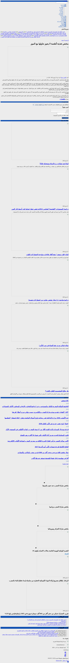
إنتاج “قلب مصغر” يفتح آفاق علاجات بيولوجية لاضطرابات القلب (17, 35)
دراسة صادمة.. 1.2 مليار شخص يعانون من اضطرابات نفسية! (48, 300)
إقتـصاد (66, 554)
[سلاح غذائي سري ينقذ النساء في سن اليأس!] (39, 341)
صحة (62, 40)
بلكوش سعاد (63, 77)
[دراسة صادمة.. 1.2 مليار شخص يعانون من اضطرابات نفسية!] (39, 295)
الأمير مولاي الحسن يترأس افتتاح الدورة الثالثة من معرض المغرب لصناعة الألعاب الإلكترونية (38, 441)
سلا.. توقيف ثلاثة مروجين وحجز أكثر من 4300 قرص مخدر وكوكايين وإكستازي (43, 452)
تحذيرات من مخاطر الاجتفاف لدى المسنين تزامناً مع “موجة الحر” (51, 624)
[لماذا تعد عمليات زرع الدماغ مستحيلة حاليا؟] (39, 159)
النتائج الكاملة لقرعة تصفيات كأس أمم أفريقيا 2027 (51, 447)
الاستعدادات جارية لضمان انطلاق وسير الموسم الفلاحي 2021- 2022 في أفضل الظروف (36, 630)
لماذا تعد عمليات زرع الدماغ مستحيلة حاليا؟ (54, 164)
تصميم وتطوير (65, 660)
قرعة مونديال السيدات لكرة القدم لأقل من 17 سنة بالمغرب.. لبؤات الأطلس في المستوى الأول (37, 429)
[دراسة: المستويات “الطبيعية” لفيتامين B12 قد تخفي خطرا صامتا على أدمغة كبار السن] (39, 204)
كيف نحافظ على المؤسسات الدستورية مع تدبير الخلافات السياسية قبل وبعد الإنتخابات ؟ (45, 31)
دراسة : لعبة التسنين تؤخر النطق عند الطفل (48, 635)
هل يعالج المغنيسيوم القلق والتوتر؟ (56, 391)
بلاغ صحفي (20, 31)
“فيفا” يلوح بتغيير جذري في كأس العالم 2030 (53, 424)
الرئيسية (66, 40)
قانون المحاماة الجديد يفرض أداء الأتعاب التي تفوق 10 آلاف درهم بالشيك (44, 435)
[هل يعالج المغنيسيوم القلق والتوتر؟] (39, 386)
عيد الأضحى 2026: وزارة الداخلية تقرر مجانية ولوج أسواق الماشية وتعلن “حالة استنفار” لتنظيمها (36, 418)
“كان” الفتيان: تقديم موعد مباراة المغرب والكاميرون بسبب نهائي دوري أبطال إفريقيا (40, 412)
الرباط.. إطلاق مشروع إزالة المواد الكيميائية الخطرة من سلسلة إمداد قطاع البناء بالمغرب (20, 36)
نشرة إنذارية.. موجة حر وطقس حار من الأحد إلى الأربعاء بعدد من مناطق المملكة (31, 34)
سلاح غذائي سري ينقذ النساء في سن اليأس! (53, 345)
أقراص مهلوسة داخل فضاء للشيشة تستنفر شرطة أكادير (49, 458)
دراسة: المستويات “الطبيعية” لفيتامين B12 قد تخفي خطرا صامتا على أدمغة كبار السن (39, 209)
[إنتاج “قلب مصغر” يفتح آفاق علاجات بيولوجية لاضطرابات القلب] (39, 250)
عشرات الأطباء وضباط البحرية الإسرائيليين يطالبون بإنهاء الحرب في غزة (42, 633)
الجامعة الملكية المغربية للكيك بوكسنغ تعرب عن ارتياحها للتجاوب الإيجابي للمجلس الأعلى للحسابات (35, 406)
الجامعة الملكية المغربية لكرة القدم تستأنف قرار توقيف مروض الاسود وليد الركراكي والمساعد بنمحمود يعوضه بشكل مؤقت (29, 634)
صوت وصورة (65, 463)
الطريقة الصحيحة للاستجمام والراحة (46, 632)
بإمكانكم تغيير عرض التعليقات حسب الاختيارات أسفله (56, 104)
